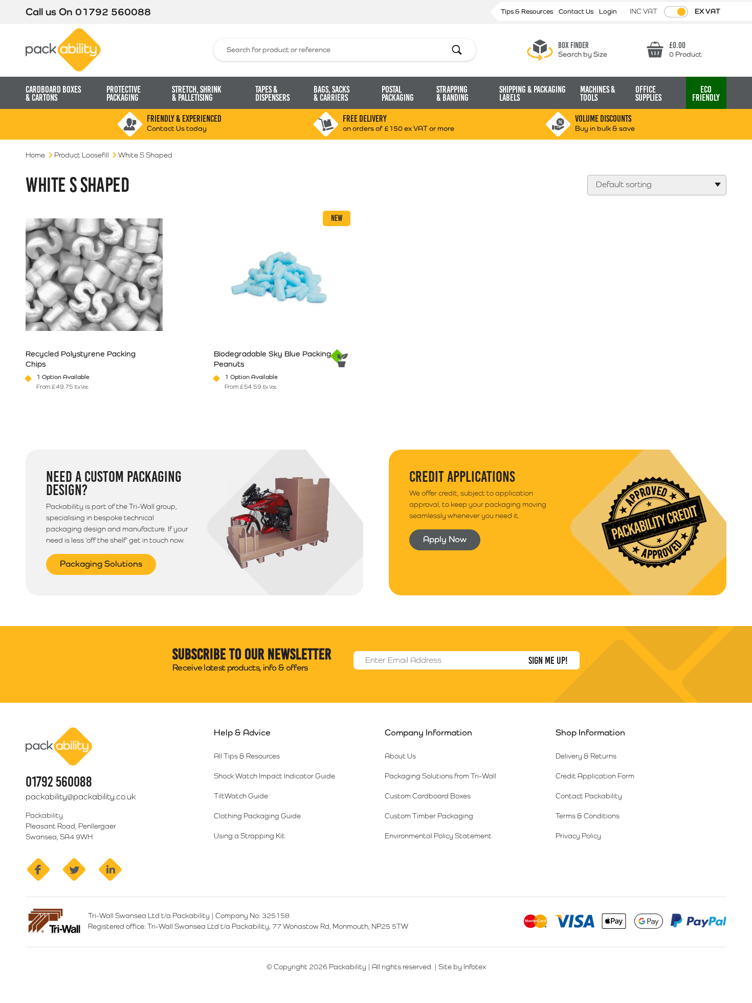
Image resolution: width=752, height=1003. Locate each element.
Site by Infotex (462, 967)
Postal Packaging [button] (398, 93)
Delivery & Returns (586, 756)
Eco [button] (706, 93)
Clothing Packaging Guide (257, 816)
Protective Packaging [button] (123, 93)
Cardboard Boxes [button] (53, 93)
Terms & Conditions (588, 816)
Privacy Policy (578, 836)
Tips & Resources (528, 11)
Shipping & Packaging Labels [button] (532, 93)
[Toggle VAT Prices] (676, 11)
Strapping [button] (452, 93)
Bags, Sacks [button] (331, 93)
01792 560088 (113, 12)
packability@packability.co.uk (81, 796)
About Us (400, 756)
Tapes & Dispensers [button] (272, 93)
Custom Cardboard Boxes (428, 796)
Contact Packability (589, 796)
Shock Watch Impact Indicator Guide (274, 776)
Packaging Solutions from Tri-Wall (440, 776)
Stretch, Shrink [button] (197, 93)
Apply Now (445, 539)
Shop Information (590, 732)
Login (608, 11)
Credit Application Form (595, 776)
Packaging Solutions (101, 564)
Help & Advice (242, 732)
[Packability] (63, 49)
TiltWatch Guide (241, 796)
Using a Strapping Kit (249, 836)
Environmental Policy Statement (438, 836)
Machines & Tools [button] (597, 93)
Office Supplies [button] (648, 93)
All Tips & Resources (247, 756)
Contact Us (577, 11)
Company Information (428, 732)
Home (35, 155)
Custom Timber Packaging (429, 816)
